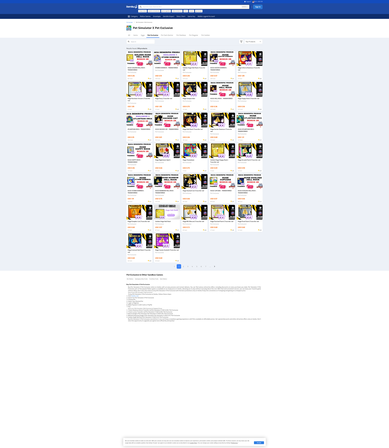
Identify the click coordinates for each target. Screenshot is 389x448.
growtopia (199, 11)
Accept (259, 442)
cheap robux (142, 11)
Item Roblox (163, 279)
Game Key (191, 16)
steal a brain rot (177, 11)
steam (191, 11)
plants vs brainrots (154, 11)
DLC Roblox (130, 279)
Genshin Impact (168, 16)
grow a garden (166, 11)
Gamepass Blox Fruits (141, 279)
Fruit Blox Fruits (153, 279)
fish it (185, 11)
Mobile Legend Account (206, 16)
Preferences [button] (234, 443)
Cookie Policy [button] (193, 443)
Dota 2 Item (181, 16)
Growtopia (157, 16)
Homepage (129, 22)
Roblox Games (145, 16)
